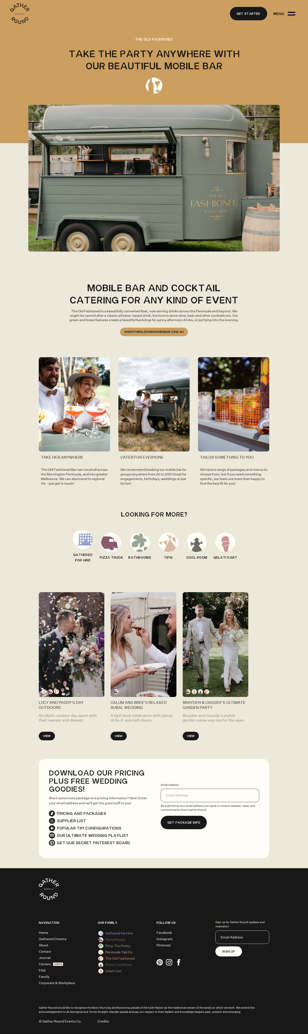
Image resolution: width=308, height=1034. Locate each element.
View (47, 736)
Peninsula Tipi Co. (119, 952)
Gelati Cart (113, 971)
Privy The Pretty (117, 946)
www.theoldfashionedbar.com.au (154, 332)
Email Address (170, 785)
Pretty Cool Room (118, 965)
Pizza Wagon (115, 940)
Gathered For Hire (119, 933)
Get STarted (248, 13)
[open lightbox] (74, 404)
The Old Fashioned (120, 958)
